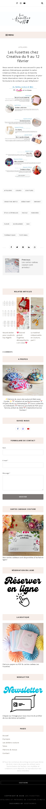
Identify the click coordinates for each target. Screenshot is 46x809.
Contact (6, 753)
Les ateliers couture (11, 743)
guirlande (18, 224)
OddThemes (30, 803)
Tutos (5, 746)
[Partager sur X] (17, 247)
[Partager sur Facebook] (11, 247)
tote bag (23, 235)
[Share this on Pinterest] (23, 247)
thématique (9, 235)
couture (29, 190)
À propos (6, 739)
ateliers (23, 47)
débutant (25, 202)
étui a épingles (11, 213)
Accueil (5, 736)
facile (24, 213)
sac (28, 224)
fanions (35, 213)
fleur (6, 224)
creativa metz (11, 202)
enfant (37, 202)
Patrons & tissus (10, 750)
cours (18, 190)
